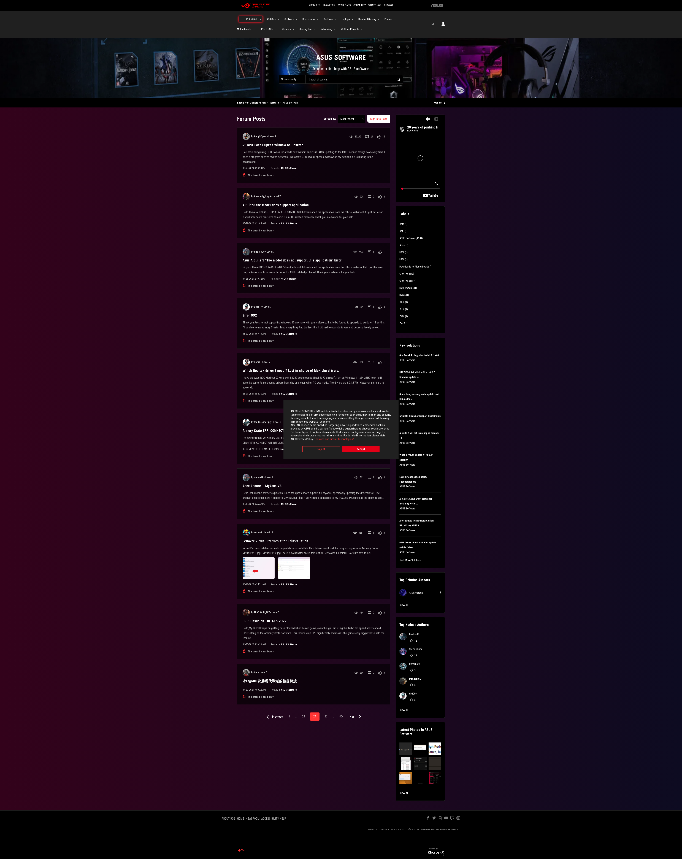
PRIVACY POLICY (399, 829)
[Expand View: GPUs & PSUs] (276, 29)
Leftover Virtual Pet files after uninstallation (275, 541)
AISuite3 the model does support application (276, 205)
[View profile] (246, 136)
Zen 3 (402, 323)
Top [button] (243, 850)
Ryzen (402, 295)
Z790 (402, 316)
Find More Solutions (410, 560)
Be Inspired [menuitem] (251, 19)
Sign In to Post (378, 119)
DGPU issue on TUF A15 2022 (264, 621)
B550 (401, 259)
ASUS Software (289, 168)
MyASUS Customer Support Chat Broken (420, 416)
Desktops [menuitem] (328, 19)
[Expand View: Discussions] (318, 19)
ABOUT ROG (228, 818)
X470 (402, 302)
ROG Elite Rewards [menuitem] (350, 29)
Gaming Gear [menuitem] (305, 29)
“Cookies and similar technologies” (334, 439)
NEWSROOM (252, 818)
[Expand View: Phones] (395, 19)
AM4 (401, 224)
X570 (402, 309)
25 (325, 716)
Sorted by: (329, 118)
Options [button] (438, 102)
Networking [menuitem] (326, 29)
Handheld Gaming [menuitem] (367, 19)
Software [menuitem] (289, 19)
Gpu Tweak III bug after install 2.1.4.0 (419, 355)
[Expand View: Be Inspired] (260, 19)
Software (274, 102)
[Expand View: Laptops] (352, 19)
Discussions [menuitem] (308, 19)
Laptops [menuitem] (346, 19)
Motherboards (406, 288)
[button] (405, 748)
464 (341, 716)
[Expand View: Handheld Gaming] (378, 19)
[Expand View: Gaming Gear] (315, 29)
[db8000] (409, 698)
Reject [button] (321, 449)
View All (403, 793)
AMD (401, 231)
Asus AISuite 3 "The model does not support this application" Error (292, 260)
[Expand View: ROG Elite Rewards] (362, 29)
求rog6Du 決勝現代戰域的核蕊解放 (270, 681)
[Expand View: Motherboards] (254, 29)
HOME (240, 818)
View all (403, 605)
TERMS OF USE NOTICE (378, 829)
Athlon (402, 245)
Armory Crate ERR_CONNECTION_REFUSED (273, 430)
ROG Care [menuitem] (271, 19)
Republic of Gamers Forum (251, 102)
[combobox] (354, 79)
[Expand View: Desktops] (336, 19)
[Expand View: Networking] (335, 29)
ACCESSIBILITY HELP (273, 818)
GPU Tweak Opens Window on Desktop (275, 145)
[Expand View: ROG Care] (278, 19)
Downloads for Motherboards (414, 266)
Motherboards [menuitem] (244, 29)
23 (303, 716)
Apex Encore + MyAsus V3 (262, 486)
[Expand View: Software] (296, 19)
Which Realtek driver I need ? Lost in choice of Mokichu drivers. (291, 370)
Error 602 (250, 315)
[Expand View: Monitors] (293, 29)
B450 (401, 252)
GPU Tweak (405, 273)
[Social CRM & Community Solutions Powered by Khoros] (436, 851)
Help (433, 24)
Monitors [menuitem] (286, 29)
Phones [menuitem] (388, 19)
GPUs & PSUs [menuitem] (266, 29)
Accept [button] (361, 449)
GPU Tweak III (406, 280)
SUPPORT (388, 5)
